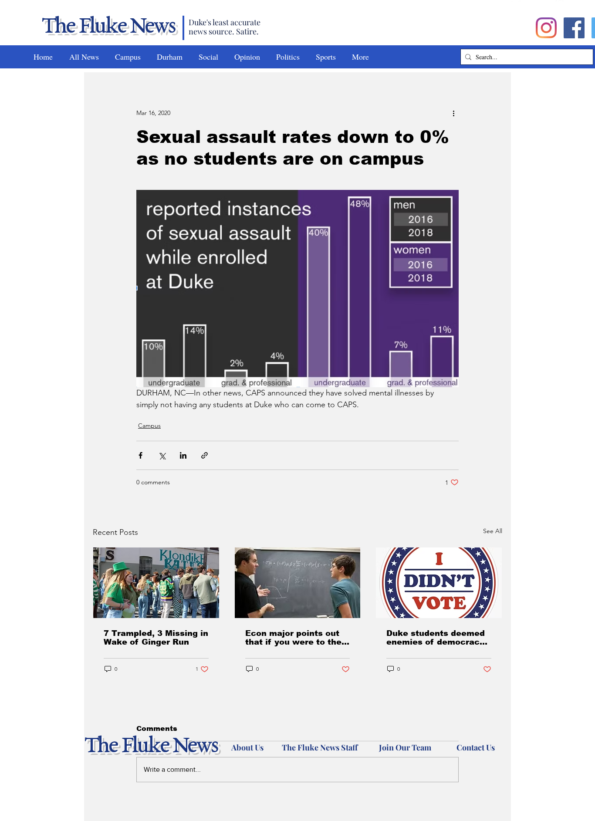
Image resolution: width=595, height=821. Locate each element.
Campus (149, 425)
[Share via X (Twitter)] (162, 455)
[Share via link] (204, 455)
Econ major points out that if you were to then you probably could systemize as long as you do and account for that (296, 637)
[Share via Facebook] (140, 455)
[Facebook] (574, 27)
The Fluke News (108, 27)
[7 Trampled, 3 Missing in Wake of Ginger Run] (156, 582)
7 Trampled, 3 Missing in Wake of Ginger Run (156, 637)
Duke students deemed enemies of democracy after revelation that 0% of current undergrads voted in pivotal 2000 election (437, 637)
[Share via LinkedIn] (183, 455)
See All (492, 531)
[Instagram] (546, 27)
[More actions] (453, 113)
